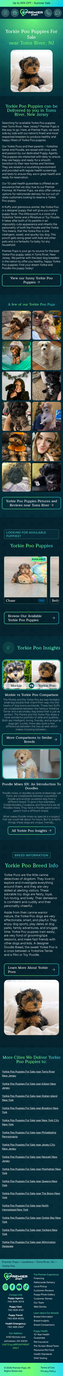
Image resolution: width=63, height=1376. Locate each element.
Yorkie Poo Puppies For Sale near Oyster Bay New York (31, 1219)
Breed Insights (41, 1320)
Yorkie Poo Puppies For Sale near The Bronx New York (31, 1195)
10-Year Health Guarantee (41, 1336)
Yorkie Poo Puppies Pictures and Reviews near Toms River (31, 503)
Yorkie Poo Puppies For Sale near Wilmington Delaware (29, 1244)
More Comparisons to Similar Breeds (29, 740)
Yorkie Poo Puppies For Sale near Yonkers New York (29, 1232)
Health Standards (43, 1354)
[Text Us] (58, 13)
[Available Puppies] (15, 13)
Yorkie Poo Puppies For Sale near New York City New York (30, 1122)
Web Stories (40, 1306)
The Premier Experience (46, 1274)
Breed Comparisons (44, 1324)
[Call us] (48, 13)
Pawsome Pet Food (44, 1350)
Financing (39, 1278)
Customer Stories (43, 1298)
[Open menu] (5, 13)
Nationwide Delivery (44, 1282)
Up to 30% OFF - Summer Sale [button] (31, 3)
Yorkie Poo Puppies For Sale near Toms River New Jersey (28, 1073)
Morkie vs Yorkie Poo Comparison (31, 695)
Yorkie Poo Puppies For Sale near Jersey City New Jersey (28, 1146)
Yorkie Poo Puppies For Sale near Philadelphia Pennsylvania (29, 1134)
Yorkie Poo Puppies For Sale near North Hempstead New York (25, 1207)
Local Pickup (40, 1286)
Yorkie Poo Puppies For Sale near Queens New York (29, 1183)
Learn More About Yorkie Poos (28, 970)
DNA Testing (40, 1358)
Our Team (39, 1302)
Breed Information (43, 1316)
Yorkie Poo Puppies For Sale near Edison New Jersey (29, 1085)
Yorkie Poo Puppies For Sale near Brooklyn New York (30, 1110)
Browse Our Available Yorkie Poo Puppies (25, 618)
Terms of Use (48, 1367)
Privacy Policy (48, 1371)
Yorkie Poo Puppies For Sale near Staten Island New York (29, 1098)
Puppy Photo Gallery (44, 1294)
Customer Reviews (44, 1290)
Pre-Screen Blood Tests (46, 1346)
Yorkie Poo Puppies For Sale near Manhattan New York (31, 1171)
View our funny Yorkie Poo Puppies (31, 280)
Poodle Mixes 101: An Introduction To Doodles (31, 786)
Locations (27, 1262)
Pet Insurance (41, 1341)
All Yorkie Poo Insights (29, 831)
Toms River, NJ (45, 1262)
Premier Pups (10, 1262)
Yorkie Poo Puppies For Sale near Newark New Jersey (29, 1159)
